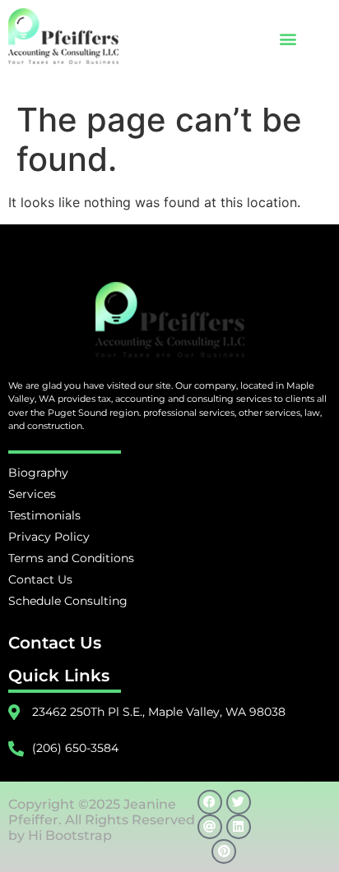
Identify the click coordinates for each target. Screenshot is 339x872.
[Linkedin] (238, 826)
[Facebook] (209, 802)
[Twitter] (238, 802)
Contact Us (54, 643)
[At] (209, 826)
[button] (287, 39)
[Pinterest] (223, 851)
